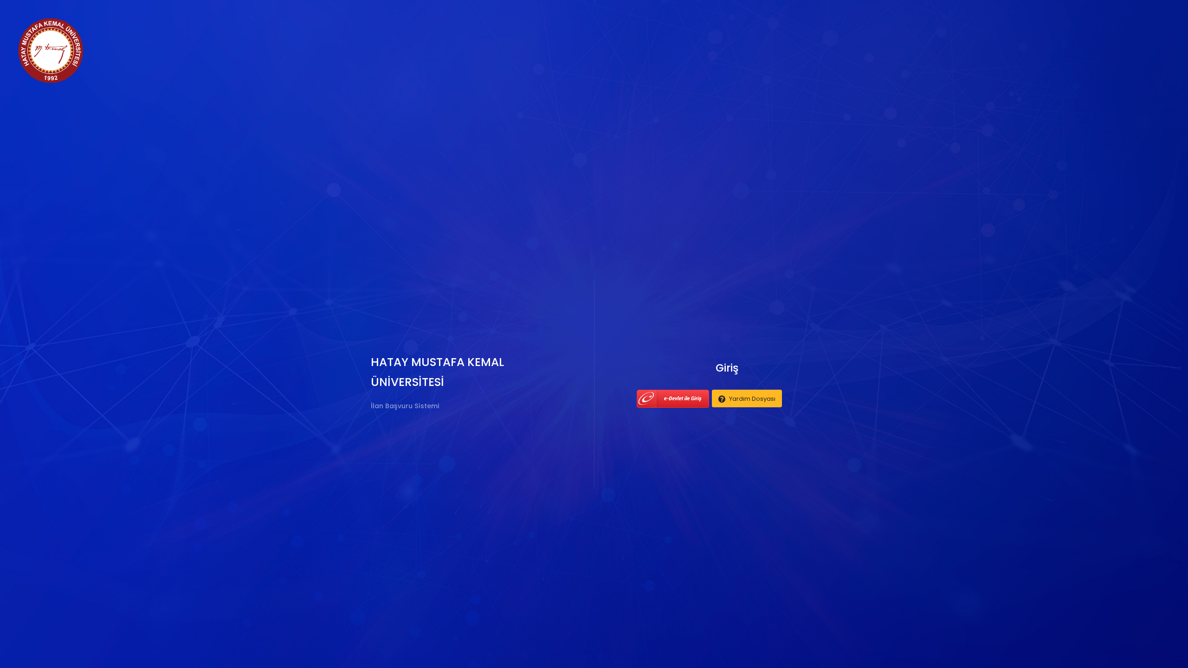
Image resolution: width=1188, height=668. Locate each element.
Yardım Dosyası (752, 398)
